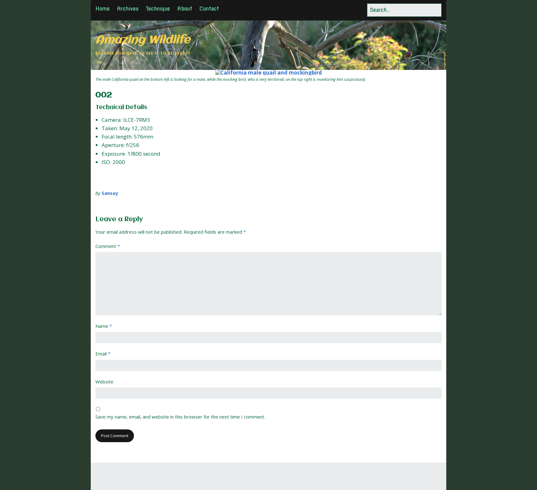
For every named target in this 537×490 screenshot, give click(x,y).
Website (104, 381)
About (184, 8)
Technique (158, 8)
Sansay (110, 193)
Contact (209, 8)
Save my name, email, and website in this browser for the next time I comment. (180, 417)
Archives (128, 8)
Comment (107, 246)
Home (102, 8)
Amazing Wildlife (142, 40)
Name (103, 326)
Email (102, 353)
